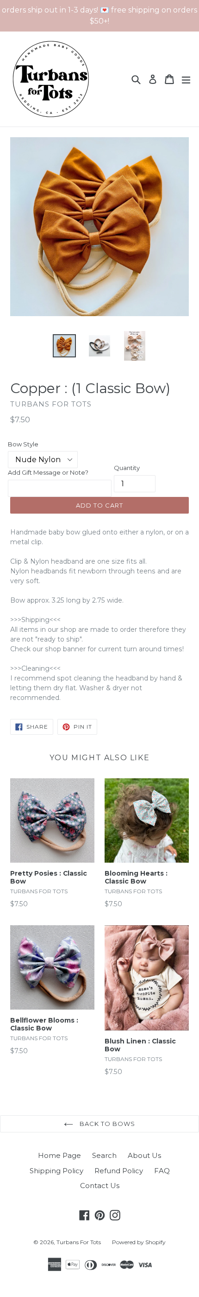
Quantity (127, 467)
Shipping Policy (56, 1170)
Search (104, 1155)
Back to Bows (107, 1123)
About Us (144, 1155)
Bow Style (23, 444)
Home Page (59, 1155)
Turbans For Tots (78, 1242)
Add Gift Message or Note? (48, 472)
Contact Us (99, 1185)
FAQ (162, 1170)
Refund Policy (118, 1170)
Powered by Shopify (139, 1242)
